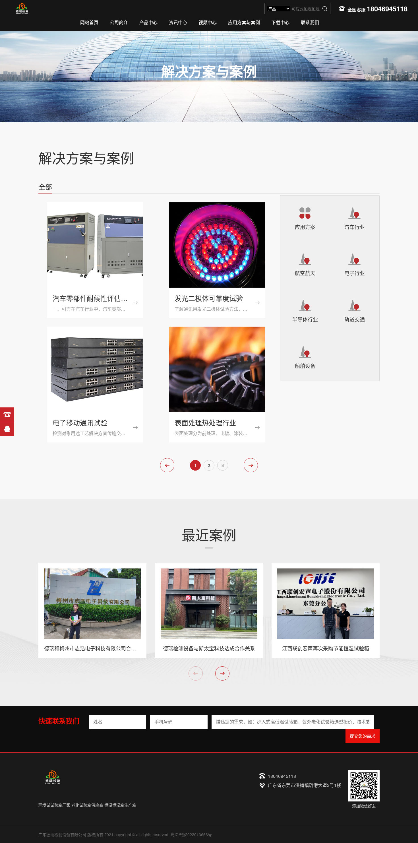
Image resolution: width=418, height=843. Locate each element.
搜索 (324, 8)
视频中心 (207, 22)
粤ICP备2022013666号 (191, 834)
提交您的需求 (362, 736)
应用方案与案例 (244, 22)
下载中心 (280, 22)
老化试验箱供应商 (87, 805)
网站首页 (89, 22)
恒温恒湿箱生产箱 (120, 805)
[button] (222, 673)
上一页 (167, 465)
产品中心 (148, 22)
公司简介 (119, 22)
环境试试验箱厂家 (54, 805)
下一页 (251, 465)
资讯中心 (178, 22)
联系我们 (310, 22)
